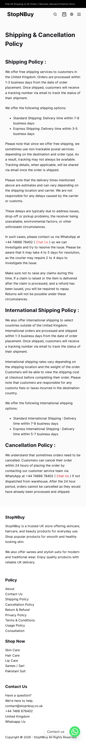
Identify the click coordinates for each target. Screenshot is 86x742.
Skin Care (12, 650)
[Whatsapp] (74, 731)
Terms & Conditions (20, 620)
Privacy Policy (16, 615)
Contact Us (13, 594)
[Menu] (79, 14)
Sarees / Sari (14, 666)
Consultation (14, 631)
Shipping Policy (17, 599)
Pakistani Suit (15, 671)
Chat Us (42, 242)
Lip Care (11, 661)
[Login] (71, 14)
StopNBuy (20, 14)
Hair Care (12, 655)
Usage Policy (15, 625)
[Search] (55, 14)
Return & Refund (17, 610)
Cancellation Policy (19, 604)
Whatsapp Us (15, 722)
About (9, 589)
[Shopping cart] (63, 14)
